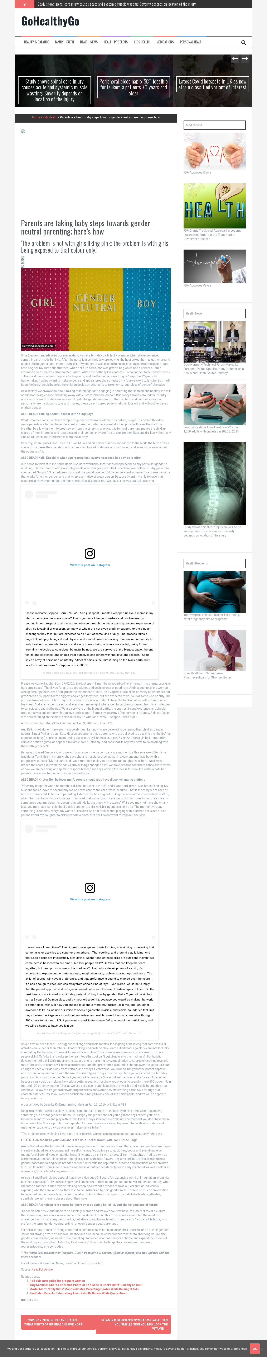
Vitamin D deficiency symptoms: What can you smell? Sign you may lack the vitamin (134, 1324)
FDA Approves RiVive (197, 172)
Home (36, 117)
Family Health (64, 42)
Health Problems (116, 42)
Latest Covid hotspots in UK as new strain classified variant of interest (212, 84)
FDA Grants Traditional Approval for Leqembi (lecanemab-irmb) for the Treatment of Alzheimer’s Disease (213, 235)
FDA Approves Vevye (197, 285)
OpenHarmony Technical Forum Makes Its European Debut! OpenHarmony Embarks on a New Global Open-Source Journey (214, 369)
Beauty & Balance (36, 42)
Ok (255, 1348)
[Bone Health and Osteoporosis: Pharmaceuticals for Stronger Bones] (215, 650)
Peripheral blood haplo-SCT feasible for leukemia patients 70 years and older (89, 4)
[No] (262, 1349)
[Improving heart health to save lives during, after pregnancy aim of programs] (215, 591)
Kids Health (142, 42)
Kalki (69, 672)
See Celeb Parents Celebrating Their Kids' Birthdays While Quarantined (78, 1293)
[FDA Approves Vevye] (215, 266)
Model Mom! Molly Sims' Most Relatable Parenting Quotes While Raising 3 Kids (84, 1289)
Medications (165, 42)
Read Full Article (42, 1269)
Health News (89, 42)
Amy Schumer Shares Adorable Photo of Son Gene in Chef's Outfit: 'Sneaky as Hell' (85, 1285)
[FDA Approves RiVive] (215, 151)
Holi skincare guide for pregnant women (57, 1280)
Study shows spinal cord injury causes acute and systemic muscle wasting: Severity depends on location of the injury (54, 90)
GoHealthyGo (50, 21)
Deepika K (66, 1033)
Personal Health (191, 42)
